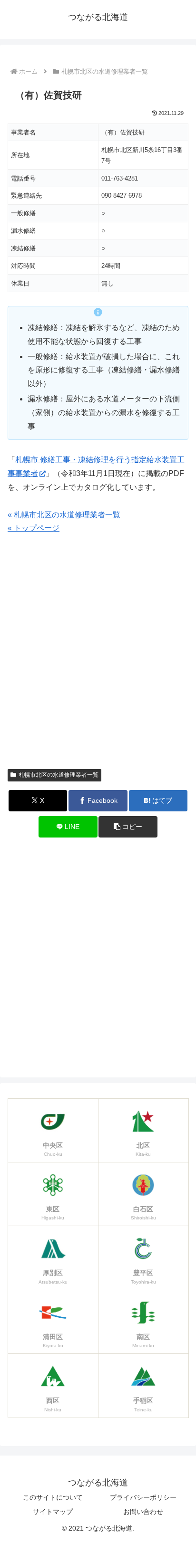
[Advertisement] (98, 656)
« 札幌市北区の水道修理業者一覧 (64, 515)
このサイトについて (53, 1497)
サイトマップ (53, 1511)
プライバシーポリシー (143, 1497)
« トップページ (33, 528)
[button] (127, 827)
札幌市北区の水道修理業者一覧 (58, 774)
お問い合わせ (143, 1511)
